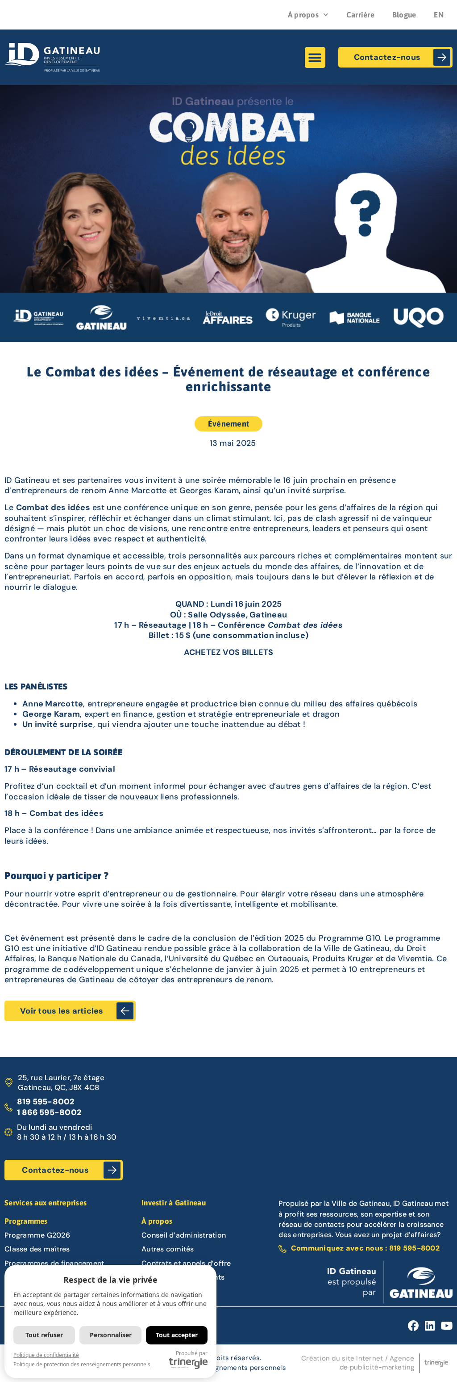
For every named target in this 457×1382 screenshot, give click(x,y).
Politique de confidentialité (46, 1355)
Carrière (360, 14)
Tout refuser (44, 1335)
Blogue (404, 14)
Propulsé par (192, 1353)
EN (439, 14)
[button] (315, 57)
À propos (303, 14)
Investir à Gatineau (173, 1202)
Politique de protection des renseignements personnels (81, 1364)
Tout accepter (177, 1335)
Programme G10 (349, 938)
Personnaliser (111, 1335)
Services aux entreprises (45, 1202)
